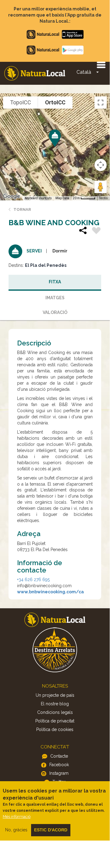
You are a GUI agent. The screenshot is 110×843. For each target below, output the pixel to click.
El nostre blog (55, 703)
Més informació (16, 816)
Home (34, 73)
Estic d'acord (50, 829)
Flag (96, 231)
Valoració (55, 312)
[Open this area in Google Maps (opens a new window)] (12, 196)
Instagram (59, 773)
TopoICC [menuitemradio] (20, 102)
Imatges (55, 297)
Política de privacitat (54, 720)
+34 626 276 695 (33, 579)
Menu (100, 64)
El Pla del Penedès (45, 265)
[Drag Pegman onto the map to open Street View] (100, 187)
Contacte (59, 756)
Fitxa (55, 281)
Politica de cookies (54, 729)
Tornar (22, 209)
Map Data (62, 198)
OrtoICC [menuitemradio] (55, 102)
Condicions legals (55, 712)
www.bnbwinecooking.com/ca (50, 591)
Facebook (59, 764)
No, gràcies (16, 829)
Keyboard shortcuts (38, 198)
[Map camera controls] (100, 165)
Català (83, 72)
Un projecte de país (55, 695)
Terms (103, 198)
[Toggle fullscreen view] (100, 102)
